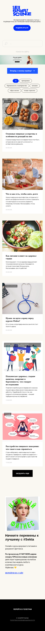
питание (35, 86)
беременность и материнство (17, 86)
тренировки (25, 81)
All (15, 81)
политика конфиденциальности (22, 620)
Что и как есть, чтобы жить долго (22, 194)
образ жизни (14, 90)
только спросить (29, 90)
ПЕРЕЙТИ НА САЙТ (14, 573)
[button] (22, 28)
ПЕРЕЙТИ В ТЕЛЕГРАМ (22, 609)
